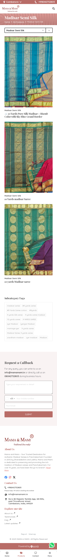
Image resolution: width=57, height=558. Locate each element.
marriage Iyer (13, 328)
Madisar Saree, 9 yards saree (20, 333)
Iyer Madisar (12, 324)
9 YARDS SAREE (29, 319)
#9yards (33, 310)
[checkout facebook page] (6, 477)
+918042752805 (46, 2)
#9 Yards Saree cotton (17, 310)
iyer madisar (31, 337)
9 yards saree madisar (35, 315)
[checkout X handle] (14, 477)
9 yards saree (28, 328)
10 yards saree (13, 319)
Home (7, 22)
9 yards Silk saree (15, 315)
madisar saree (13, 306)
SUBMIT (28, 414)
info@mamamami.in (15, 372)
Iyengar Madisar (28, 324)
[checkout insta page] (10, 477)
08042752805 (12, 376)
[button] (53, 9)
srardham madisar (15, 337)
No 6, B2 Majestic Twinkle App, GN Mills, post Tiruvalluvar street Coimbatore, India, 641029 (26, 501)
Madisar (43, 337)
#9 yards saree (29, 306)
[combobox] (9, 399)
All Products (18, 22)
